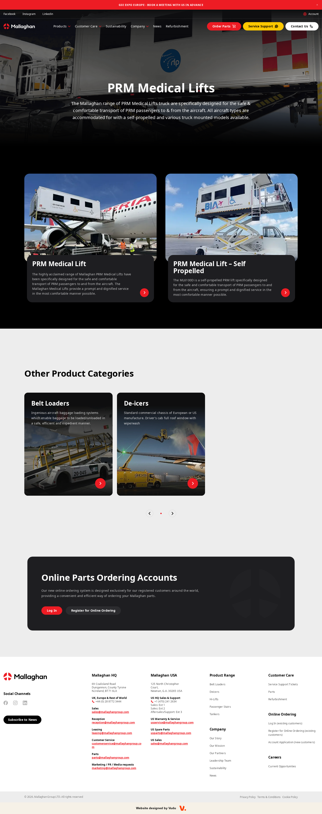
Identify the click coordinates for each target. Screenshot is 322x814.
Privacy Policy (248, 797)
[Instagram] (15, 703)
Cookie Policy (290, 797)
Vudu (172, 808)
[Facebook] (6, 703)
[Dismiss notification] (317, 5)
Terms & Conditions (268, 797)
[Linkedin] (25, 703)
